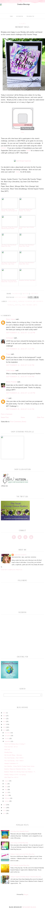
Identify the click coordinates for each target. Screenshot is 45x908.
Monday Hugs (8, 752)
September (7, 741)
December (7, 733)
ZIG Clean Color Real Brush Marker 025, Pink (8, 245)
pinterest (34, 294)
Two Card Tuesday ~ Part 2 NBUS (13, 758)
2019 (4, 718)
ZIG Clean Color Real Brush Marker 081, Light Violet (8, 263)
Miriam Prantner (11, 382)
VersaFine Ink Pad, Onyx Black (27, 280)
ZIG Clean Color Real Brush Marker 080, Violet (26, 263)
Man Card (7, 749)
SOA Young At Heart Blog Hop (19, 843)
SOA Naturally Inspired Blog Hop (19, 865)
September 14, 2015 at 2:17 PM (20, 349)
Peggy (8, 354)
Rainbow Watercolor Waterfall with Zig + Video (17, 769)
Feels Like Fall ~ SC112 (11, 747)
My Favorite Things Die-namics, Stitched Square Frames (9, 228)
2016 (4, 727)
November (7, 735)
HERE (28, 150)
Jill (7, 398)
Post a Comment (6, 414)
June (6, 786)
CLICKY (3, 148)
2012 (4, 810)
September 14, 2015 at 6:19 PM (20, 365)
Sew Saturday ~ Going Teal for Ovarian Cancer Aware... (19, 766)
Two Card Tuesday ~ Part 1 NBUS (13, 760)
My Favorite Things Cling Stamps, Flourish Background (9, 210)
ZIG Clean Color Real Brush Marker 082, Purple (26, 245)
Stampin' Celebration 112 (11, 763)
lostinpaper (9, 338)
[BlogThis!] (31, 297)
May (6, 789)
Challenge (12, 301)
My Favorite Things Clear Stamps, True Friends (25, 210)
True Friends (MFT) (30, 305)
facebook (16, 294)
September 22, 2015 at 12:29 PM (20, 393)
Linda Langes (10, 370)
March (6, 795)
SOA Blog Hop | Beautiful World (19, 831)
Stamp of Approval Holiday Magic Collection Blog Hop (25, 877)
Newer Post (5, 417)
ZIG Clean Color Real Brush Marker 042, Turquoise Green (9, 281)
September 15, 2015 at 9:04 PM (20, 376)
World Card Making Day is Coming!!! (14, 744)
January (7, 801)
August (7, 781)
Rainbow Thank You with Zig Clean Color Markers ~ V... (20, 772)
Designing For (30, 16)
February (7, 798)
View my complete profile (11, 569)
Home (11, 16)
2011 (4, 813)
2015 (4, 730)
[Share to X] (33, 297)
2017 (4, 724)
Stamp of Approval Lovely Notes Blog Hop (22, 854)
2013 (4, 807)
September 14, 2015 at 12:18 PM (20, 333)
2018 (4, 721)
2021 (4, 713)
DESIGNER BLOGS (29, 907)
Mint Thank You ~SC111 (11, 777)
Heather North (20, 555)
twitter (25, 294)
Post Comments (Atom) (18, 421)
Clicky (22, 132)
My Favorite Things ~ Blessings (13, 755)
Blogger (26, 894)
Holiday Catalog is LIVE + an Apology (15, 774)
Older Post (40, 417)
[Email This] (29, 297)
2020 (4, 715)
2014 (4, 805)
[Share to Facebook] (35, 297)
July (6, 784)
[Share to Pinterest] (37, 297)
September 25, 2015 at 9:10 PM (20, 409)
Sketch (18, 305)
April (6, 792)
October (7, 738)
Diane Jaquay (10, 319)
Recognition (19, 16)
